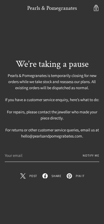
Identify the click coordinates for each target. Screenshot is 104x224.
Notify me (91, 155)
